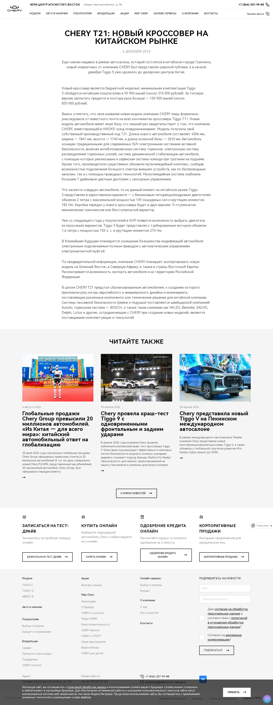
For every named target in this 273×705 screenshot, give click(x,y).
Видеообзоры (90, 647)
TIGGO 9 (27, 585)
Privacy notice (262, 526)
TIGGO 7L (28, 590)
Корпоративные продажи (221, 557)
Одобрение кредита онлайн (163, 555)
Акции (124, 13)
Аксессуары (88, 601)
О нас (143, 607)
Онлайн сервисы (165, 13)
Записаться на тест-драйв (44, 557)
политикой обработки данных (87, 687)
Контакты (211, 13)
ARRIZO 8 (27, 596)
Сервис (26, 647)
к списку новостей (133, 493)
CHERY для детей (92, 653)
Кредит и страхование (36, 631)
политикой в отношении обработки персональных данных (227, 622)
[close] (271, 525)
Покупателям (82, 13)
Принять (233, 692)
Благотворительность (95, 624)
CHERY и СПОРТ (91, 636)
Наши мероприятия (93, 641)
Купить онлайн (96, 557)
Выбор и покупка (33, 625)
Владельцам (106, 13)
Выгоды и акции (91, 585)
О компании (190, 13)
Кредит (145, 590)
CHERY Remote (90, 630)
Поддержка (30, 659)
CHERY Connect (31, 665)
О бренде (87, 607)
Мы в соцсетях (149, 612)
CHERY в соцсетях (92, 612)
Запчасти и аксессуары (37, 653)
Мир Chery (141, 13)
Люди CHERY (89, 618)
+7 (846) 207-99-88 (157, 676)
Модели (35, 13)
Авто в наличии (57, 13)
